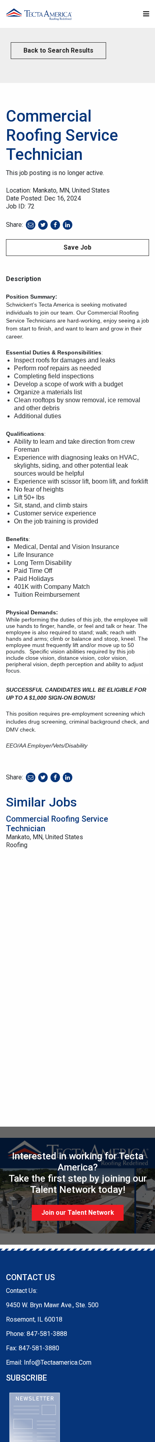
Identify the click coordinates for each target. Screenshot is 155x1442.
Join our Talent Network (77, 1212)
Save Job (77, 247)
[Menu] (146, 14)
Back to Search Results (58, 50)
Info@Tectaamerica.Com (57, 1362)
